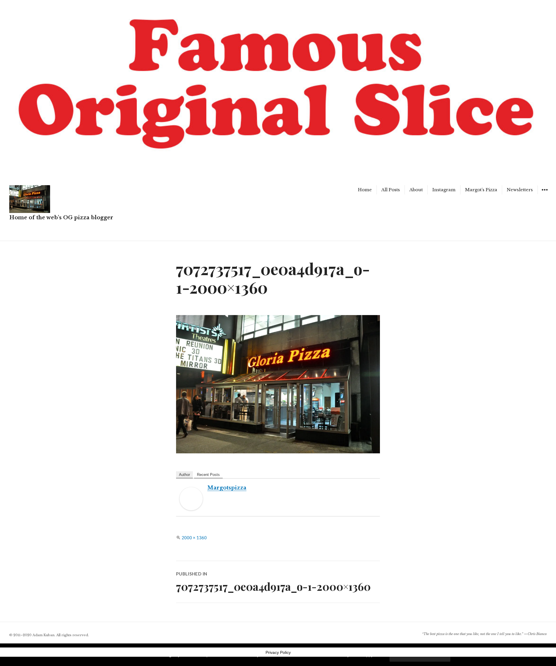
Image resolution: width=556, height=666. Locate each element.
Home (365, 189)
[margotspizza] (191, 498)
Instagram (444, 189)
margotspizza (226, 488)
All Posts (390, 189)
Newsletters (520, 189)
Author (184, 474)
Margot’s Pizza (481, 189)
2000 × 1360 (194, 537)
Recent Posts (208, 474)
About (416, 189)
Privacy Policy (278, 652)
